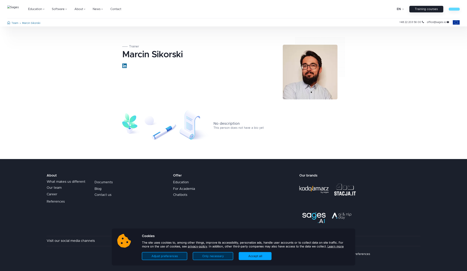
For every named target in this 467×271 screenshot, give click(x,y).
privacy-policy (197, 246)
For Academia (184, 189)
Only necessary (213, 256)
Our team (54, 187)
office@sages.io (436, 22)
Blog (97, 189)
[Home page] (8, 23)
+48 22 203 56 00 (410, 22)
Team (14, 23)
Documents (103, 182)
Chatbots (180, 195)
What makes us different (66, 181)
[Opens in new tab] (124, 65)
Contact (115, 9)
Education (181, 182)
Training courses (426, 9)
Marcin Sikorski (31, 23)
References (56, 201)
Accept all (255, 256)
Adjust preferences (164, 256)
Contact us (102, 195)
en (399, 9)
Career (52, 194)
